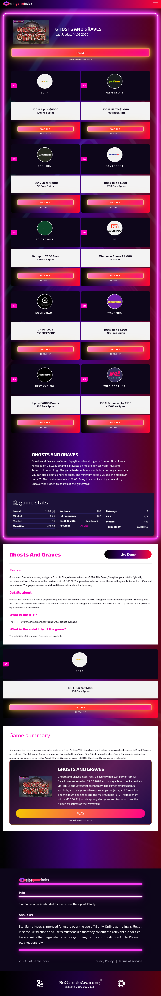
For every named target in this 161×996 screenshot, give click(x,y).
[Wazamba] (114, 301)
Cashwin (45, 166)
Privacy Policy (104, 961)
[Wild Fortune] (114, 375)
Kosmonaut (44, 312)
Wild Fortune (114, 386)
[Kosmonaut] (44, 301)
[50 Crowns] (44, 228)
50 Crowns (44, 239)
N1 (115, 239)
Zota (45, 92)
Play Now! (46, 129)
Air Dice (84, 525)
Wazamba (114, 312)
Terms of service (130, 961)
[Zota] (44, 81)
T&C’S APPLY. (45, 134)
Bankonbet (115, 166)
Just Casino (44, 386)
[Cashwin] (44, 154)
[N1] (114, 228)
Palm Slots (114, 92)
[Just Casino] (44, 375)
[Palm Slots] (114, 81)
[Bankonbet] (114, 154)
